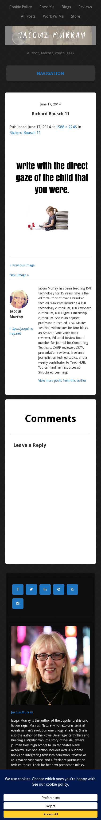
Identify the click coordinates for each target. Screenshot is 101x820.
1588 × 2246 (66, 127)
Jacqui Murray (22, 712)
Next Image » (19, 275)
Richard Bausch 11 (25, 132)
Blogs (66, 7)
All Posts (28, 16)
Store (75, 16)
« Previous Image (22, 265)
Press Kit (46, 7)
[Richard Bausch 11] (50, 254)
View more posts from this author (62, 380)
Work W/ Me (53, 16)
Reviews (85, 7)
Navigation (50, 73)
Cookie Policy (20, 7)
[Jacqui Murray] (50, 42)
